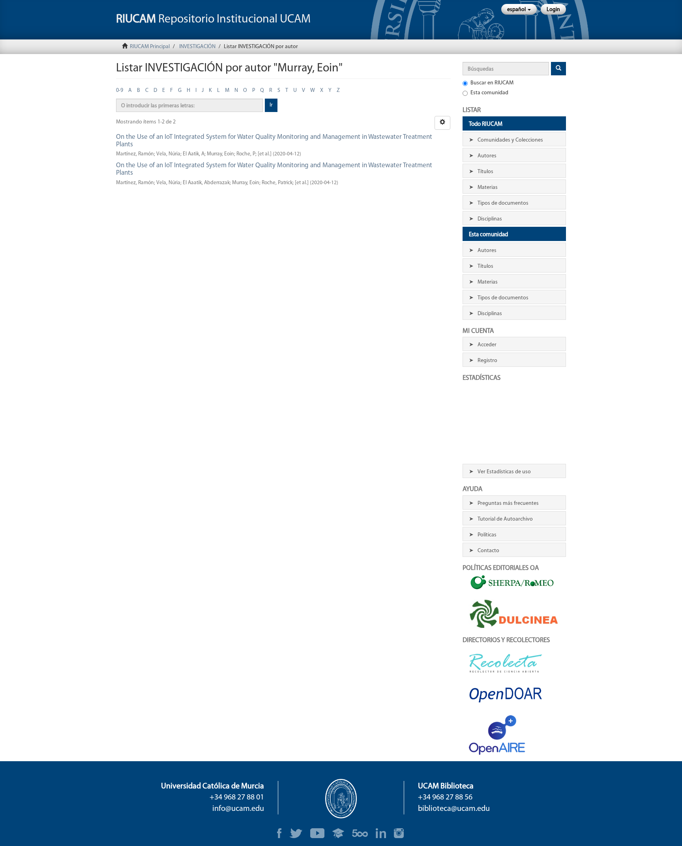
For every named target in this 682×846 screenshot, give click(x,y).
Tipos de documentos (503, 203)
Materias (488, 187)
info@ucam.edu (238, 809)
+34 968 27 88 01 (237, 797)
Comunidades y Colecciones (510, 140)
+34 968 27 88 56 (445, 797)
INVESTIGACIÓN (197, 47)
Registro (487, 361)
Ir (271, 105)
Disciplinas (490, 219)
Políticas (487, 535)
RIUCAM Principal (150, 47)
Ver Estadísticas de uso (504, 472)
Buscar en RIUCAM (491, 83)
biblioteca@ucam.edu (454, 809)
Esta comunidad (489, 93)
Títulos (485, 172)
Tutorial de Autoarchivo (505, 519)
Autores (487, 156)
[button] (519, 9)
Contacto (488, 551)
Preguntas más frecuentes (508, 503)
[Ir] (558, 68)
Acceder (487, 345)
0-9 (119, 90)
